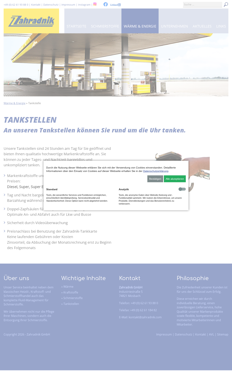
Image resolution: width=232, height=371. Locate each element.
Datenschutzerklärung (155, 171)
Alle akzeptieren (175, 178)
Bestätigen (155, 178)
